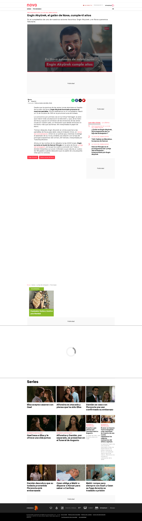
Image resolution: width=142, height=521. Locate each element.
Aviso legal (64, 514)
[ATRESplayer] (109, 5)
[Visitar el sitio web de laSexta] (56, 508)
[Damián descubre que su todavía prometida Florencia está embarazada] (41, 472)
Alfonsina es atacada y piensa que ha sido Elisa (69, 405)
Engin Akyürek (33, 157)
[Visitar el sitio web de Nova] (68, 508)
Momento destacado (35, 433)
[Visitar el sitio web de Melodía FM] (96, 508)
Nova (28, 285)
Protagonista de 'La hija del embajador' (101, 127)
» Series (33, 285)
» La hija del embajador (42, 285)
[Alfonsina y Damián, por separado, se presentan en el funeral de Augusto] (71, 423)
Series (29, 9)
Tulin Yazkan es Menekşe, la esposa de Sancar (102, 140)
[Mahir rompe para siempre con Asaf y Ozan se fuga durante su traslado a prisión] (100, 472)
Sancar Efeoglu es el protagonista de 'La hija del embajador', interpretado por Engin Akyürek (101, 150)
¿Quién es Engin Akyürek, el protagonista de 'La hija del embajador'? (102, 131)
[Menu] (113, 9)
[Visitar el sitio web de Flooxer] (112, 508)
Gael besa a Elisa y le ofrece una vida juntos (39, 436)
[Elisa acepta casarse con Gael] (41, 394)
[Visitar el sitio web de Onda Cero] (85, 508)
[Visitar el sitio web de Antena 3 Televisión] (50, 508)
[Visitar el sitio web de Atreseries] (79, 508)
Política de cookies (86, 514)
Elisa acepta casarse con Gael (40, 405)
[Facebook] (28, 101)
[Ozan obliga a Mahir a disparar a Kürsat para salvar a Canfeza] (71, 472)
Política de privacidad (74, 514)
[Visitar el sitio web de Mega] (73, 508)
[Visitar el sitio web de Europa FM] (90, 508)
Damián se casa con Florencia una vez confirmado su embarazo (99, 407)
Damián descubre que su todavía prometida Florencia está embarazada (40, 487)
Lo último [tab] (105, 123)
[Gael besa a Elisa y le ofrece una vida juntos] (41, 423)
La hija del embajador (100, 136)
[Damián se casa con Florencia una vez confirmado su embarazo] (100, 394)
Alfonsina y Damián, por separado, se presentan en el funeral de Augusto (71, 438)
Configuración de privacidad (69, 517)
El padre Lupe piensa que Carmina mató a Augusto (92, 430)
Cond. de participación (99, 514)
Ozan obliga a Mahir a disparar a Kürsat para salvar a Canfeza (68, 485)
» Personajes (53, 285)
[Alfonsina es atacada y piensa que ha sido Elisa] (71, 394)
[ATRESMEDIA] (32, 508)
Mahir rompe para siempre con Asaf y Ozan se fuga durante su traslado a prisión (99, 487)
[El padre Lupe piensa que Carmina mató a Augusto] (93, 419)
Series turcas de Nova (47, 157)
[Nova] (37, 5)
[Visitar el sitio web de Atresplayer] (104, 508)
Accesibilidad (82, 517)
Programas (37, 9)
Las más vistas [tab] (94, 123)
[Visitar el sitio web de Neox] (62, 508)
